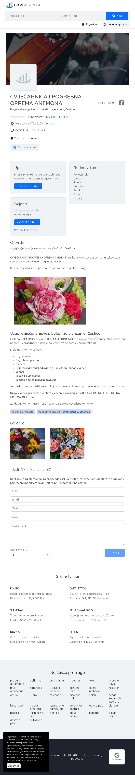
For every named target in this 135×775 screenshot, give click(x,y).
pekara (14, 712)
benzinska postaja (75, 707)
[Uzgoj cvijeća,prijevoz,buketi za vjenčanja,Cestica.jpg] (67, 443)
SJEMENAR (17, 610)
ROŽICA (15, 632)
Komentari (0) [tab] (40, 469)
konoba (94, 712)
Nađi (119, 15)
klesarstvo (16, 705)
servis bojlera (113, 714)
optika (14, 695)
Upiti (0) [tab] (19, 469)
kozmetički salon (36, 714)
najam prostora (35, 707)
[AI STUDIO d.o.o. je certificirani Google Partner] (117, 756)
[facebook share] (121, 102)
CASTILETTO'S (78, 588)
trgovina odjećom (55, 689)
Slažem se (13, 765)
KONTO (14, 588)
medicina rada (75, 696)
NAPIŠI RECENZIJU (57, 117)
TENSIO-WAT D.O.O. (81, 610)
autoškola (36, 720)
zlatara (113, 705)
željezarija (36, 687)
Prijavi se (91, 24)
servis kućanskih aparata (115, 698)
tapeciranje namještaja (57, 707)
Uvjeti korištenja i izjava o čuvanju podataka (83, 757)
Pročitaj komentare (26, 230)
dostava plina (15, 721)
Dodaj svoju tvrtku (117, 24)
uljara (33, 695)
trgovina (74, 680)
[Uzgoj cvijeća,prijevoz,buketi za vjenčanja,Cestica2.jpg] (27, 443)
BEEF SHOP (76, 632)
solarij (92, 695)
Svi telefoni (38, 130)
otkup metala (73, 714)
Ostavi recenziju (27, 147)
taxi (91, 680)
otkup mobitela (94, 689)
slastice (54, 712)
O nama (56, 755)
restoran (114, 687)
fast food (55, 695)
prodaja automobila (17, 682)
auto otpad (96, 705)
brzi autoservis (16, 689)
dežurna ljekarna (74, 689)
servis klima (57, 680)
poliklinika (35, 680)
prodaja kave (114, 682)
